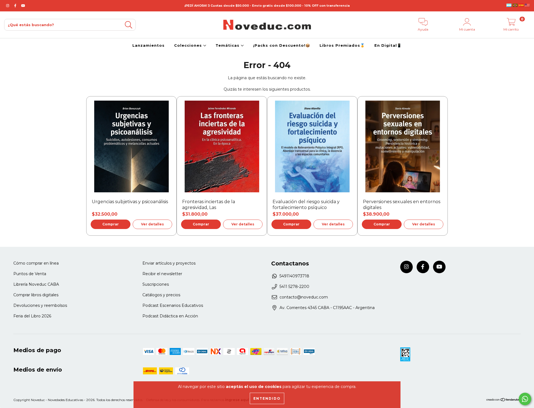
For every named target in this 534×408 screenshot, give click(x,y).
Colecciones (188, 45)
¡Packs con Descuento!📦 (281, 45)
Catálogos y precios (161, 294)
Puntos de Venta (29, 273)
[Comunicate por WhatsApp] (525, 399)
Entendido (267, 398)
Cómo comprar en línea (36, 263)
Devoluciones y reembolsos (40, 305)
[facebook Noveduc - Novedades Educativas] (15, 5)
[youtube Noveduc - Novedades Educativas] (23, 5)
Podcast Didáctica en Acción (170, 316)
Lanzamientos (148, 45)
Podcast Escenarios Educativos (172, 305)
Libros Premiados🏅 (342, 45)
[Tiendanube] (503, 400)
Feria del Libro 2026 (32, 316)
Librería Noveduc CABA (36, 284)
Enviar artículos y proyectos (169, 263)
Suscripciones (155, 284)
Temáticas (228, 45)
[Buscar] (128, 24)
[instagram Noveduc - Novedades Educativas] (8, 5)
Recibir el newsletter (162, 273)
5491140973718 (294, 275)
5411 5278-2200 (294, 286)
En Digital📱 (388, 45)
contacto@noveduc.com (304, 297)
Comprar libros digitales (35, 294)
